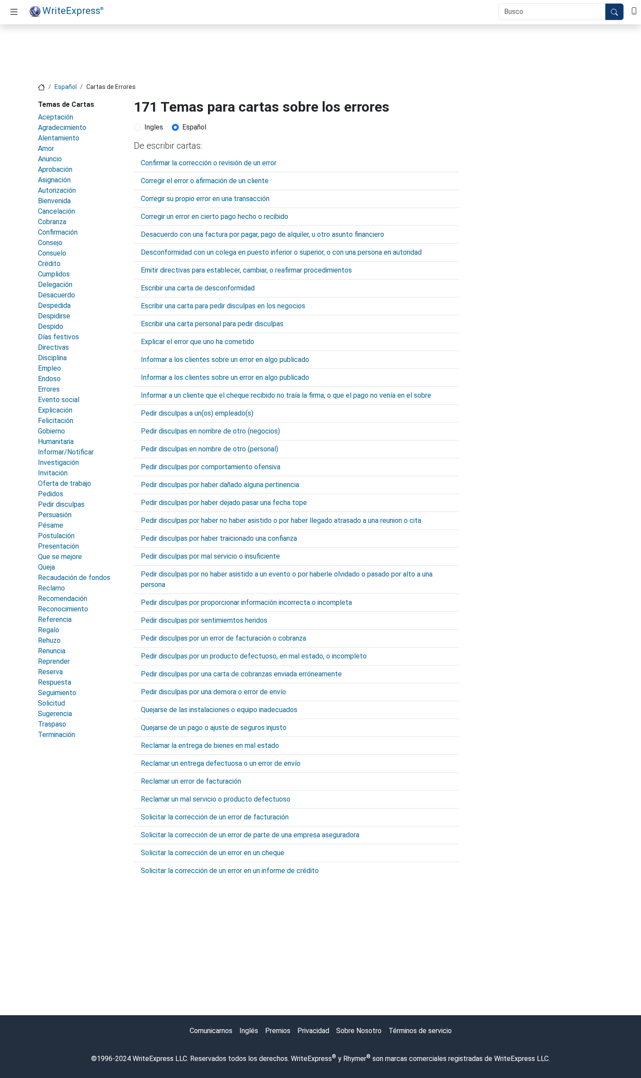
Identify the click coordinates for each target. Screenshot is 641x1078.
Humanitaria (56, 441)
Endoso (49, 379)
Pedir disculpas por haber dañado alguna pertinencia (220, 485)
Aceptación (55, 117)
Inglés (248, 1031)
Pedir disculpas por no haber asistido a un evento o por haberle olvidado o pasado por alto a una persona (287, 579)
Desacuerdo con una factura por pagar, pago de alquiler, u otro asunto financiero (262, 234)
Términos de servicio (420, 1031)
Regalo (48, 630)
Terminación (56, 734)
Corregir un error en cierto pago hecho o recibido (214, 216)
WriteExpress (72, 10)
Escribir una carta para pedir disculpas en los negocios (223, 306)
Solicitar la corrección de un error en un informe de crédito (230, 870)
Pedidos (50, 494)
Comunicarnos (211, 1031)
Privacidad (313, 1031)
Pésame (50, 525)
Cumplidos (54, 274)
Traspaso (52, 724)
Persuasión (55, 515)
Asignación (54, 180)
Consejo (50, 243)
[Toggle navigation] (14, 12)
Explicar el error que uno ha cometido (197, 342)
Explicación (55, 410)
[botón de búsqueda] (614, 11)
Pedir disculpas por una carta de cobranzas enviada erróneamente (241, 674)
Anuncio (50, 159)
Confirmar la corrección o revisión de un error (208, 163)
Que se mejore (60, 557)
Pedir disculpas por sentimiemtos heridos (204, 620)
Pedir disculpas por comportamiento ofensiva (210, 467)
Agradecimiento (62, 127)
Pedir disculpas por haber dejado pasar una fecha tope (224, 502)
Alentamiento (58, 138)
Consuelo (52, 253)
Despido (50, 326)
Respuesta (54, 682)
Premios (277, 1031)
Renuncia (51, 651)
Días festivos (58, 337)
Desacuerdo (56, 295)
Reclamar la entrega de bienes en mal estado (210, 745)
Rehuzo (49, 640)
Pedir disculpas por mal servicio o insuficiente (210, 556)
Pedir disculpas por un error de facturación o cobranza (223, 638)
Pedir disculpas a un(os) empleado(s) (197, 413)
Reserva (50, 672)
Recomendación (62, 598)
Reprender (54, 661)
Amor (46, 148)
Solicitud (51, 703)
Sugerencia (55, 714)
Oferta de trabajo (64, 483)
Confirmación (58, 232)
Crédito (49, 263)
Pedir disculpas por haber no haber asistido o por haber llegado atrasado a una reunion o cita (281, 520)
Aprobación (55, 169)
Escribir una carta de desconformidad (198, 288)
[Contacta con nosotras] (634, 10)
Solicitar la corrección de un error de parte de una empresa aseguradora (250, 835)
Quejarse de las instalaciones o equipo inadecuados (219, 710)
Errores (49, 389)
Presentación (58, 546)
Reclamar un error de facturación (191, 781)
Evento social (58, 400)
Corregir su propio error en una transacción (205, 198)
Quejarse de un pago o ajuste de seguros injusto (213, 727)
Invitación (53, 473)
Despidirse (54, 316)
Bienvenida (54, 201)
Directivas (53, 347)
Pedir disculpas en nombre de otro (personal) (209, 449)
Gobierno (51, 431)
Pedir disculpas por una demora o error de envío (213, 692)
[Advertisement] (320, 51)
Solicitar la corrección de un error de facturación (215, 817)
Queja (46, 567)
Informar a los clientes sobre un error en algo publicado (225, 359)
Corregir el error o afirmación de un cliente (205, 181)
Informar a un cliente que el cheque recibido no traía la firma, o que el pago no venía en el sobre (286, 395)
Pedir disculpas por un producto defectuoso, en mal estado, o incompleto (254, 656)
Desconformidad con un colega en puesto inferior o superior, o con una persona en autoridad (281, 252)
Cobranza (52, 222)
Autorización (57, 190)
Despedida (54, 305)
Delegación (55, 284)
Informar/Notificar (66, 452)
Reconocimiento (63, 609)
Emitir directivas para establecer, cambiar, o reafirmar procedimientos (246, 270)
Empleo (49, 368)
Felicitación (55, 420)
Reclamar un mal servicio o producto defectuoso (215, 799)
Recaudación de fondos (74, 577)
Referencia (55, 619)
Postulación (56, 536)
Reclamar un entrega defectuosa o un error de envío (220, 763)
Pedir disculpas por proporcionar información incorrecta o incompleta (246, 602)
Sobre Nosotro (359, 1031)
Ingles (153, 127)
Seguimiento (57, 693)
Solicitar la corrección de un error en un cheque (212, 853)
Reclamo (51, 588)
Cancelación (56, 211)
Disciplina (52, 358)
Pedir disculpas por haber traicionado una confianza (219, 538)
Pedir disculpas (61, 504)
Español (66, 86)
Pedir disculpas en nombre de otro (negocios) (210, 431)
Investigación (58, 462)
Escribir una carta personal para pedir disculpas (212, 324)
